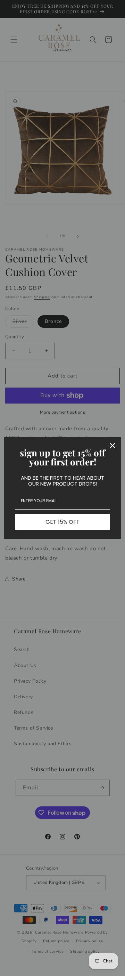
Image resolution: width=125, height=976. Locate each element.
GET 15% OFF (62, 522)
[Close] (112, 445)
